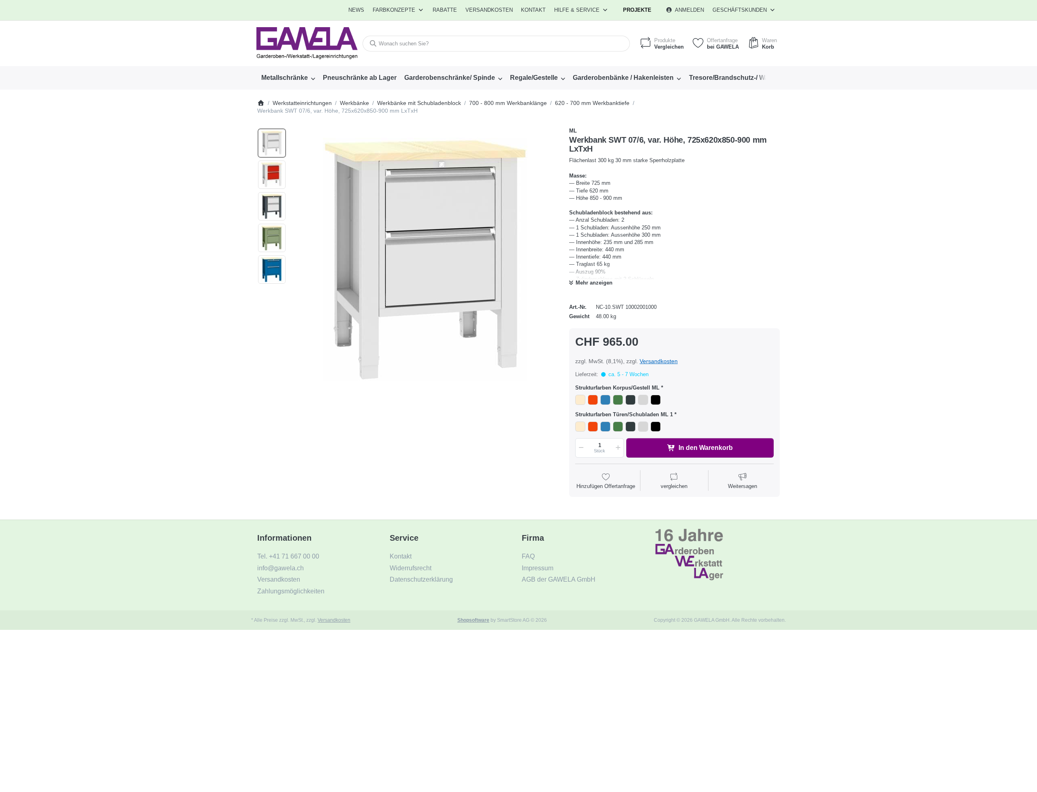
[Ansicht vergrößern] (425, 259)
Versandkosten (659, 361)
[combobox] (496, 43)
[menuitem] (357, 10)
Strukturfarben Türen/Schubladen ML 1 (624, 414)
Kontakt (533, 10)
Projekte (637, 10)
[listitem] (425, 259)
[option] (272, 143)
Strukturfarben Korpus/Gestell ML (617, 388)
